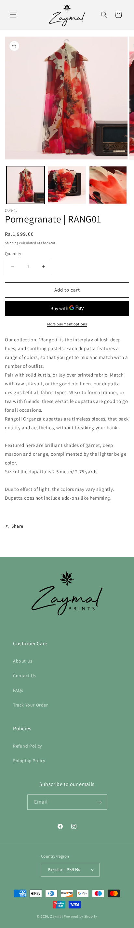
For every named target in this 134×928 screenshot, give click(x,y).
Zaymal (56, 916)
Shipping (12, 243)
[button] (13, 14)
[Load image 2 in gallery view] (67, 185)
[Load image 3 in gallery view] (108, 185)
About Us (23, 661)
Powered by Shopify (80, 916)
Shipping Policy (29, 761)
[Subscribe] (99, 802)
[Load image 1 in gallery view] (26, 185)
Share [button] (17, 526)
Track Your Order (30, 705)
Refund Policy (27, 746)
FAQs (18, 690)
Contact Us (24, 675)
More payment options (67, 323)
